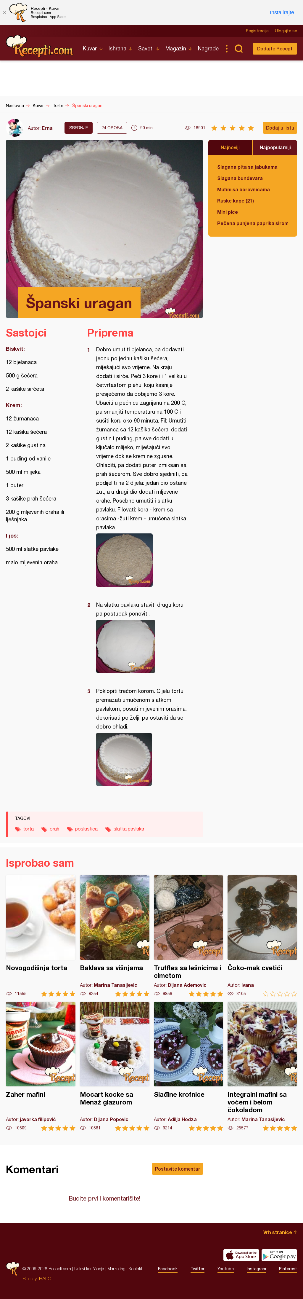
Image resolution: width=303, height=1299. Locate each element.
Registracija (257, 30)
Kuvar (90, 48)
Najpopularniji (275, 147)
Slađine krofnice (188, 1066)
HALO (45, 1278)
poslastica (86, 828)
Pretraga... (238, 48)
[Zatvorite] (4, 12)
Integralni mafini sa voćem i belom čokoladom (262, 1066)
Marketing (116, 1268)
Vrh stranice (277, 1232)
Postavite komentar (177, 1169)
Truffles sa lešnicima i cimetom (188, 936)
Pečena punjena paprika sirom (252, 223)
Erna (47, 128)
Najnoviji (230, 147)
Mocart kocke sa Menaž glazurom (114, 1066)
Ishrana (117, 48)
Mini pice (227, 212)
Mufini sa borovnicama (243, 189)
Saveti (146, 48)
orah (54, 828)
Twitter (197, 1268)
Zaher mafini (40, 1066)
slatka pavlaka (129, 828)
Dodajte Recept (275, 48)
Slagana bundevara (240, 178)
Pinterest (288, 1268)
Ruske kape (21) (235, 200)
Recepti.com (40, 46)
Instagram (256, 1268)
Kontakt (135, 1268)
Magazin (175, 48)
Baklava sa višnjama (114, 936)
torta (28, 828)
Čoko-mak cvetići (262, 936)
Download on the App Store (241, 1255)
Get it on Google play (279, 1255)
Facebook (168, 1268)
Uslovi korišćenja (89, 1268)
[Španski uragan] (142, 560)
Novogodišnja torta (40, 936)
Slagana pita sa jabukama (247, 167)
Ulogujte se (286, 30)
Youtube (225, 1268)
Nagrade (208, 48)
